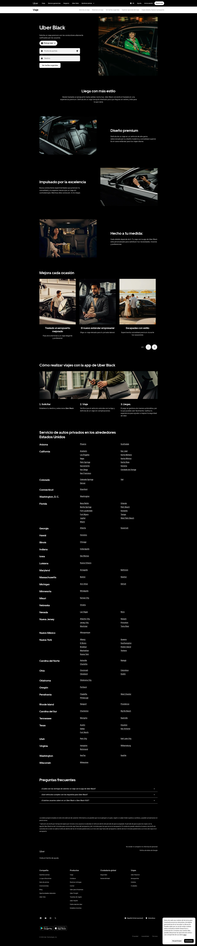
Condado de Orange (128, 470)
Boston (82, 577)
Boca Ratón (84, 503)
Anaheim (83, 451)
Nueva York (84, 654)
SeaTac (83, 755)
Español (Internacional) (135, 918)
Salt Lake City (126, 739)
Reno (123, 612)
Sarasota (124, 511)
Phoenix (83, 444)
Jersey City (84, 623)
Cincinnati (84, 670)
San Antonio (125, 729)
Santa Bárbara (126, 455)
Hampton (83, 746)
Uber (35, 3)
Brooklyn (83, 647)
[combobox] (44, 51)
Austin (82, 725)
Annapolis (84, 570)
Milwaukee (84, 762)
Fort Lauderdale (86, 511)
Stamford (83, 489)
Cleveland (84, 674)
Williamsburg (126, 746)
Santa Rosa (125, 462)
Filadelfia (83, 694)
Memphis (83, 718)
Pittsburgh (84, 698)
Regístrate (159, 3)
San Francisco (85, 473)
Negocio (66, 3)
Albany (82, 639)
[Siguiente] (154, 347)
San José (124, 451)
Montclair (84, 626)
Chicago (83, 542)
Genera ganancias (54, 3)
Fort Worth (84, 732)
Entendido (188, 941)
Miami (82, 522)
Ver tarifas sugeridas (112, 10)
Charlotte (83, 664)
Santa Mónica (126, 458)
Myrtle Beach (126, 711)
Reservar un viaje (97, 10)
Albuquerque (85, 632)
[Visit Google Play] (46, 928)
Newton (124, 577)
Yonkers (124, 651)
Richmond (84, 749)
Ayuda (139, 3)
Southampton (126, 643)
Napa (82, 458)
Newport (83, 704)
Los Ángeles (84, 455)
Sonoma (124, 466)
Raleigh (123, 660)
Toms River (125, 626)
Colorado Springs (86, 479)
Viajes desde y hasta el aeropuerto (153, 10)
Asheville (83, 660)
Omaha (83, 605)
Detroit (123, 584)
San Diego (84, 470)
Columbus (125, 670)
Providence (125, 704)
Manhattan (84, 651)
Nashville (124, 718)
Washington (84, 496)
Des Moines (84, 556)
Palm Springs (85, 462)
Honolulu (83, 535)
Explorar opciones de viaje (130, 10)
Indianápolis (84, 549)
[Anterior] (148, 347)
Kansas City (84, 598)
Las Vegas (84, 612)
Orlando (124, 503)
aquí (184, 935)
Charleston (84, 711)
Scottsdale (125, 444)
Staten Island (126, 647)
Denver (82, 483)
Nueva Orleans (85, 563)
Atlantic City (85, 619)
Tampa (123, 514)
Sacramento (85, 466)
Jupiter (83, 518)
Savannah (124, 528)
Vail (122, 479)
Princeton (124, 623)
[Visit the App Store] (60, 928)
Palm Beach (125, 507)
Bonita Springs (85, 507)
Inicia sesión (148, 3)
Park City (83, 739)
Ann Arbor (84, 584)
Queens (124, 639)
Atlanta (83, 528)
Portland (83, 687)
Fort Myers (84, 514)
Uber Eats (75, 3)
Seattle (123, 755)
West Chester (126, 694)
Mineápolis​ (84, 591)
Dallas (82, 729)
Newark (124, 619)
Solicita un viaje (84, 10)
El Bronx (83, 643)
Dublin (123, 674)
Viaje (43, 3)
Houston (124, 725)
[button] (77, 51)
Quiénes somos (87, 3)
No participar (177, 941)
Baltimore (124, 570)
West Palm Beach (127, 518)
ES (133, 3)
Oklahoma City (86, 680)
